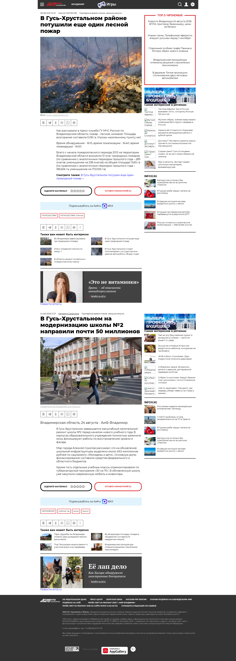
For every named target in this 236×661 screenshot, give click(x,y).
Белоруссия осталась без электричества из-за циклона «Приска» (172, 182)
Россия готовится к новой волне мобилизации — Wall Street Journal (174, 224)
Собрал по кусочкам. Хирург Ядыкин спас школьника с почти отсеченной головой (176, 380)
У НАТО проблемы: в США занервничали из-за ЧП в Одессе (173, 418)
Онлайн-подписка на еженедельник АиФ (171, 599)
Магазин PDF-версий (136, 599)
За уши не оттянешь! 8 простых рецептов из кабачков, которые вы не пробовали (177, 348)
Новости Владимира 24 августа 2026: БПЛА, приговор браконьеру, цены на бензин (170, 24)
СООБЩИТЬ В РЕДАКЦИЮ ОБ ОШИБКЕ (138, 606)
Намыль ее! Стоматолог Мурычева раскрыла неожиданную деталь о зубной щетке (175, 132)
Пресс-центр (96, 599)
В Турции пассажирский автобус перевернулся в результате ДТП (173, 213)
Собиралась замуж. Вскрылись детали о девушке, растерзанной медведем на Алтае (174, 369)
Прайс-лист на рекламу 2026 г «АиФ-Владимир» (111, 603)
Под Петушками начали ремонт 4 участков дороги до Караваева (71, 545)
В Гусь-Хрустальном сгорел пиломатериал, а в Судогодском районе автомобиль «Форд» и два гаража (122, 253)
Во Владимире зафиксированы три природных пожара (69, 239)
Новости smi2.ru (51, 304)
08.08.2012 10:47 (48, 13)
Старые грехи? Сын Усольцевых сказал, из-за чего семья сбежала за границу (176, 154)
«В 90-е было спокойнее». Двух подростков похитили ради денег (175, 357)
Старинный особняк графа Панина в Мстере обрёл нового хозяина (170, 49)
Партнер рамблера (90, 649)
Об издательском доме (74, 599)
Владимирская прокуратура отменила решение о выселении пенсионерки (170, 63)
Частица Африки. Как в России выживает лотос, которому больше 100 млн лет (175, 111)
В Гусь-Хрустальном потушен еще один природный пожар (122, 239)
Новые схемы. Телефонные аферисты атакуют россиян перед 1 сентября (170, 37)
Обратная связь (114, 599)
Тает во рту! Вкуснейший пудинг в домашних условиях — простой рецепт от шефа (175, 337)
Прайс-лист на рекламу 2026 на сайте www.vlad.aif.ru (90, 606)
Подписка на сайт (71, 603)
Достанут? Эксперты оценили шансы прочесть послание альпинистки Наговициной (176, 143)
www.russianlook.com (57, 115)
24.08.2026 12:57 (48, 313)
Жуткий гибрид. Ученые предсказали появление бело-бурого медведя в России (177, 122)
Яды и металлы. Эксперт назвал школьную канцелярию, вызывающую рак (174, 164)
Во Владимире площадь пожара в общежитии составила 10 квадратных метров (122, 537)
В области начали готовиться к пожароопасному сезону (69, 260)
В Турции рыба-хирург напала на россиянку (173, 192)
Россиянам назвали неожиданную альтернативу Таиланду (174, 407)
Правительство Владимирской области (60, 406)
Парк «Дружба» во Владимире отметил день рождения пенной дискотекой (70, 537)
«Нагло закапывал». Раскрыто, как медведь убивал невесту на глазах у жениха (176, 390)
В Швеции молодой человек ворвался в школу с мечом (171, 202)
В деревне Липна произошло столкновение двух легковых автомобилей (170, 75)
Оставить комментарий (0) (118, 191)
